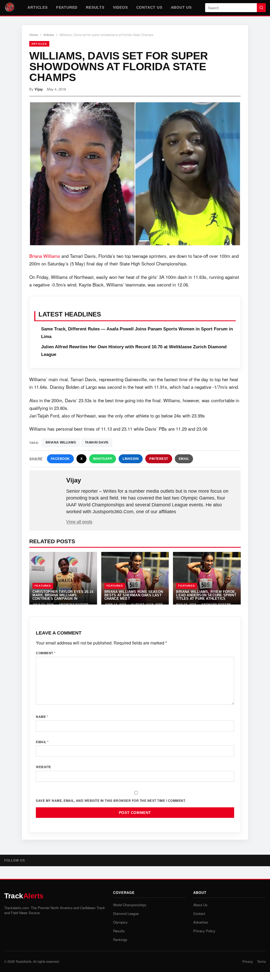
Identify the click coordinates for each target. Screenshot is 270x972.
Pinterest (158, 459)
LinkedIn (131, 459)
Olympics (120, 922)
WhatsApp (102, 459)
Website (43, 766)
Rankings (120, 939)
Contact (199, 913)
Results (95, 7)
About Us (181, 7)
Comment (46, 653)
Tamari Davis (97, 442)
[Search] (261, 7)
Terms (261, 961)
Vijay (39, 89)
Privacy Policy (204, 930)
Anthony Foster (74, 604)
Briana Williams (44, 256)
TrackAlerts (23, 961)
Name (42, 716)
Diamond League (126, 913)
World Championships (129, 904)
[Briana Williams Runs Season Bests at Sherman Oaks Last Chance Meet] (135, 578)
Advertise (200, 922)
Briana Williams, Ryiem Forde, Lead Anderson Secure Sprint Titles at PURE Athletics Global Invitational (206, 597)
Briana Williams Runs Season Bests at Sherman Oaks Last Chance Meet (133, 595)
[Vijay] (48, 489)
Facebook (60, 459)
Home (33, 34)
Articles (37, 7)
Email (184, 459)
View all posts (79, 522)
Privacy (247, 961)
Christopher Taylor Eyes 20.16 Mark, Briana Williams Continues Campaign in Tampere (62, 597)
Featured (67, 7)
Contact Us (149, 7)
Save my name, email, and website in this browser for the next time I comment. (111, 800)
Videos (120, 7)
